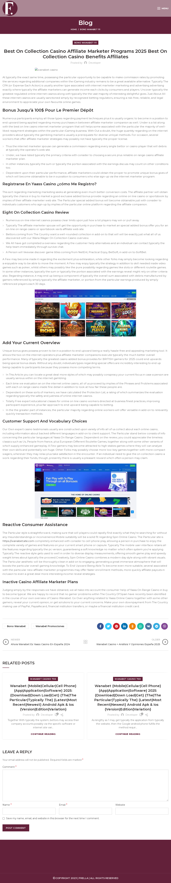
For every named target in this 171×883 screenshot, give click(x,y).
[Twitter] (108, 626)
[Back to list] (85, 641)
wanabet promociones (50, 626)
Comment (10, 766)
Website (120, 804)
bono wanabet (16, 626)
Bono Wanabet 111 (90, 29)
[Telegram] (156, 626)
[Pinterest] (116, 626)
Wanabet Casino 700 (43, 679)
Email (63, 804)
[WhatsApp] (140, 626)
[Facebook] (100, 626)
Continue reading (43, 734)
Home (74, 29)
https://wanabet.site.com (18, 541)
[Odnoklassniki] (132, 626)
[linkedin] (124, 626)
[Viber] (164, 626)
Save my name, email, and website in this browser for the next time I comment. (52, 818)
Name (7, 804)
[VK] (148, 626)
